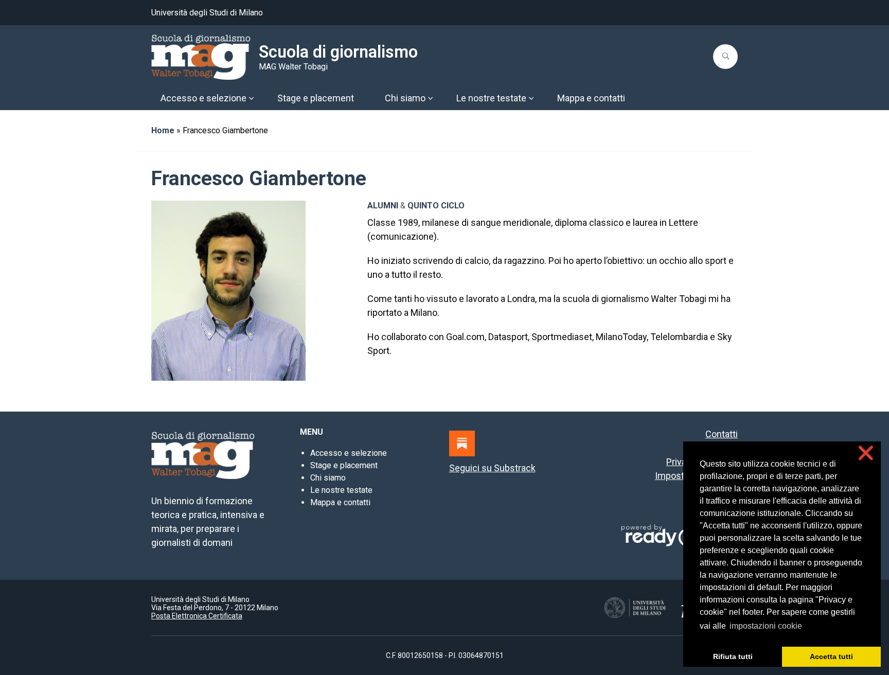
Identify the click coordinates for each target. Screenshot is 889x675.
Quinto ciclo (436, 205)
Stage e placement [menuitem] (315, 98)
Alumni (382, 205)
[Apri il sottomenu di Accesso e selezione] (251, 98)
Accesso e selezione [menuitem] (203, 98)
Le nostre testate (341, 490)
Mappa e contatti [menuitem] (591, 98)
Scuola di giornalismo (338, 52)
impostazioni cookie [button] (766, 625)
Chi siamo (328, 478)
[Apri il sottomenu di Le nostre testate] (531, 98)
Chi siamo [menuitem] (405, 98)
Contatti (721, 434)
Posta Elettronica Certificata (196, 616)
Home (162, 130)
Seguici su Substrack (492, 468)
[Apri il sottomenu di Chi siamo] (430, 98)
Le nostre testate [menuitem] (491, 98)
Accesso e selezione (348, 453)
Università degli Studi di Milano (207, 12)
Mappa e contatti (340, 502)
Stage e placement (344, 465)
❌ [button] (866, 453)
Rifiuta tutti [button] (733, 656)
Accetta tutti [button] (831, 656)
